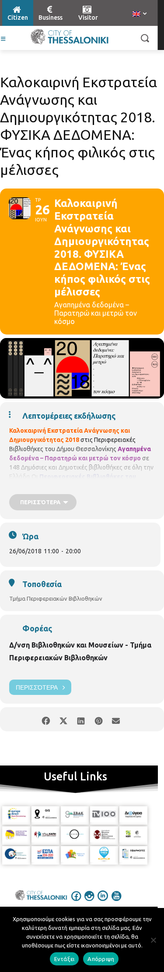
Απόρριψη (100, 959)
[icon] (76, 901)
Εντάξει (64, 959)
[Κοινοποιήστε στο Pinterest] (98, 719)
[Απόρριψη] (153, 940)
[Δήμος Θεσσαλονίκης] (69, 37)
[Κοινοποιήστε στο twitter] (63, 719)
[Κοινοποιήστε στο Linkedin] (81, 719)
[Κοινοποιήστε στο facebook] (46, 719)
